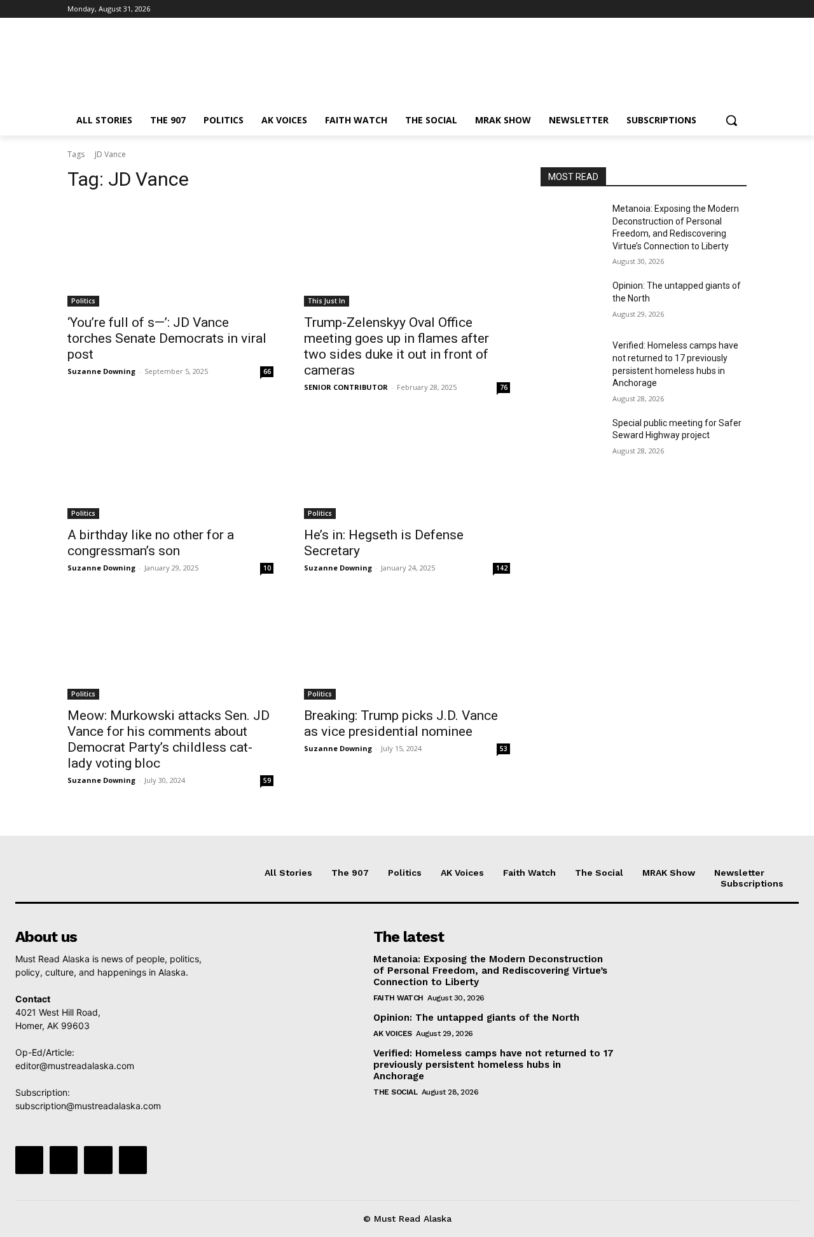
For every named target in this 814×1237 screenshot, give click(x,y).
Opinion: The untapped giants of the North (476, 1017)
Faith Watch (398, 997)
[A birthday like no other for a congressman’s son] (170, 467)
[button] (731, 120)
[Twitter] (704, 9)
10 (267, 567)
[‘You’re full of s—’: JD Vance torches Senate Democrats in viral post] (170, 255)
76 (503, 387)
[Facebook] (668, 9)
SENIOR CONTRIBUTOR (346, 387)
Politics (83, 300)
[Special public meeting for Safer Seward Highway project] (571, 438)
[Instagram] (686, 9)
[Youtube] (739, 9)
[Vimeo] (721, 9)
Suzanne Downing (101, 371)
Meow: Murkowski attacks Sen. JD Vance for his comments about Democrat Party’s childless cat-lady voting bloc (168, 739)
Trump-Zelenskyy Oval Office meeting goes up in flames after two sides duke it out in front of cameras (396, 346)
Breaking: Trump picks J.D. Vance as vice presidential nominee (401, 723)
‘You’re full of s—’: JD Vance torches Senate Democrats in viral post (166, 338)
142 (501, 567)
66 (267, 371)
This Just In (326, 300)
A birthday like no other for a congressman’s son (150, 542)
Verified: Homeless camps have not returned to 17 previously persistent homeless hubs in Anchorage (493, 1064)
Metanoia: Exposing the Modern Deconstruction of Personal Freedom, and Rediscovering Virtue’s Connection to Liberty (490, 970)
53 (503, 748)
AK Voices (392, 1033)
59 (267, 780)
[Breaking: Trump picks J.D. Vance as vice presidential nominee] (407, 648)
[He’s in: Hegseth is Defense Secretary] (407, 467)
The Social (395, 1092)
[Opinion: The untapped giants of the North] (571, 301)
